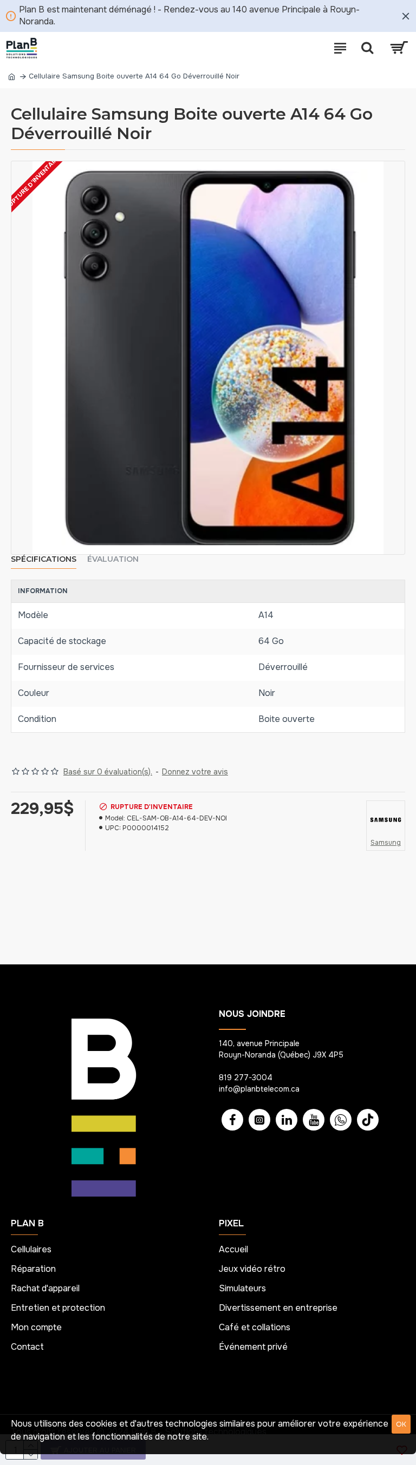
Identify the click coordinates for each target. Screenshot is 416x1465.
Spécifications (43, 559)
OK (401, 1424)
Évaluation (113, 559)
